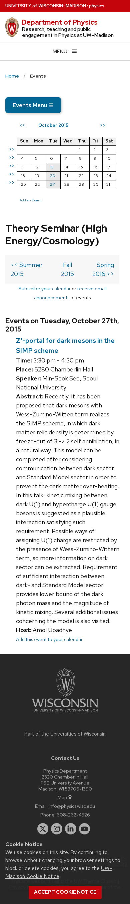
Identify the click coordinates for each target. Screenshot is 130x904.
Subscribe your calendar (44, 288)
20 (52, 175)
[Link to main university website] (65, 712)
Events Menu (33, 105)
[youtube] (84, 828)
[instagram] (56, 828)
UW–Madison (45, 6)
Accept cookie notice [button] (65, 892)
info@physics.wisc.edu (72, 806)
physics (96, 6)
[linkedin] (70, 828)
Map (62, 797)
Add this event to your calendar (49, 639)
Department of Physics (60, 22)
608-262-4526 (73, 814)
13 (52, 167)
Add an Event (31, 200)
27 (52, 184)
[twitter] (43, 828)
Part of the (65, 734)
